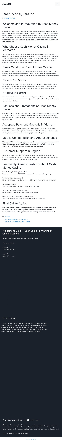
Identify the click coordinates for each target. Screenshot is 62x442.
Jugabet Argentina (8, 249)
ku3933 (5, 363)
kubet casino (6, 371)
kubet (4, 367)
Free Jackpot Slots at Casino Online (16, 219)
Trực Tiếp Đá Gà (7, 286)
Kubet (4, 260)
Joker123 (6, 4)
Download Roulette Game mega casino (17, 222)
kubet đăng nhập (7, 313)
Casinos (7, 217)
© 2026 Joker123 (31, 439)
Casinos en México (8, 243)
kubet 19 (5, 345)
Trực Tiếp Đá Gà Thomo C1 (11, 288)
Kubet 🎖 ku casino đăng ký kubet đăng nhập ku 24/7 (19, 262)
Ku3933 (5, 299)
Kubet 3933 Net (7, 306)
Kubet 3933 (6, 308)
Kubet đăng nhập (8, 295)
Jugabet (5, 247)
